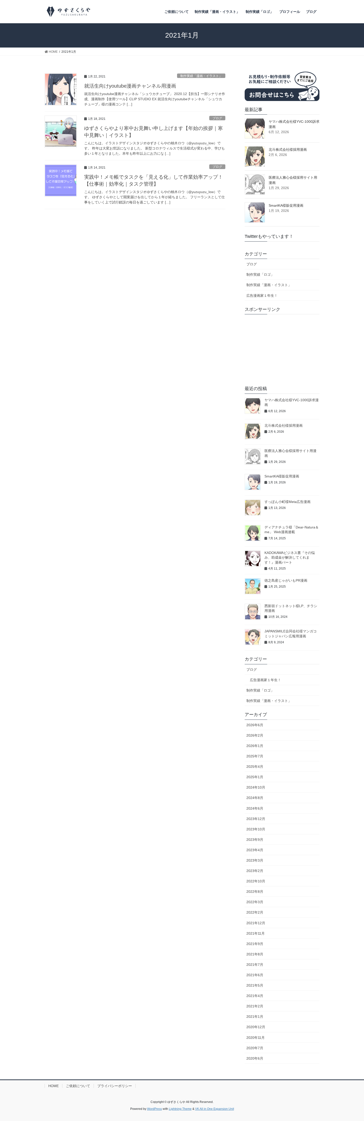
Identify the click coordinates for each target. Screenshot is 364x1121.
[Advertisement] (282, 349)
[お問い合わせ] (282, 85)
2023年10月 (255, 829)
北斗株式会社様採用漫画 (288, 149)
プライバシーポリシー (114, 1086)
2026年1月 (254, 746)
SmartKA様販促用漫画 (286, 205)
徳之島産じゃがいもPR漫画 (285, 580)
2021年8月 (254, 954)
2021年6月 (254, 975)
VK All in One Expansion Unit (214, 1109)
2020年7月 (254, 1048)
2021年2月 (254, 1006)
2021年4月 (254, 996)
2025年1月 (254, 777)
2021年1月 (254, 1017)
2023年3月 (254, 860)
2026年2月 (254, 735)
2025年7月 (254, 756)
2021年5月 (254, 985)
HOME (53, 1086)
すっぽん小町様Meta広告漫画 (287, 502)
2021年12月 (255, 923)
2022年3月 (254, 902)
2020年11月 (255, 1038)
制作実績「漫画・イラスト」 (201, 76)
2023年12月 (255, 819)
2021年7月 (254, 965)
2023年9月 (254, 840)
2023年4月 (254, 850)
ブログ (217, 118)
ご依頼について (78, 1086)
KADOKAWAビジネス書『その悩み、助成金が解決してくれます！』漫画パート (289, 557)
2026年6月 (254, 725)
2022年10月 (255, 881)
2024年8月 (254, 798)
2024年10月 (255, 787)
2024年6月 (254, 808)
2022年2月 (254, 912)
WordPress (154, 1109)
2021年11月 (255, 933)
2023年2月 (254, 871)
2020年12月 (255, 1027)
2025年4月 (254, 767)
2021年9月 (254, 944)
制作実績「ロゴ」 (260, 274)
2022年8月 (254, 892)
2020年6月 (254, 1058)
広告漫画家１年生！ (262, 296)
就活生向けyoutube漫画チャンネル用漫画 (130, 86)
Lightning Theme (180, 1109)
